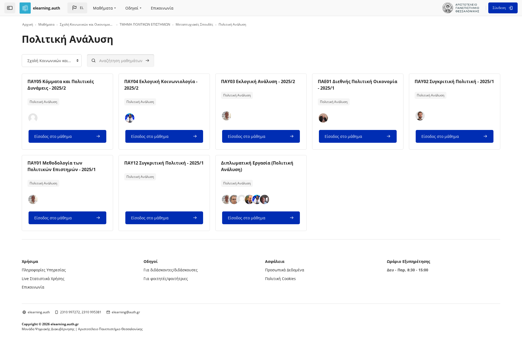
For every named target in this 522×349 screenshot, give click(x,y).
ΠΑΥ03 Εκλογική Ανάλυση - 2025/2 (258, 81)
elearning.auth (39, 312)
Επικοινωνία (33, 287)
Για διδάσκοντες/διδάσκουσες (171, 269)
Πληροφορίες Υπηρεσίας (44, 269)
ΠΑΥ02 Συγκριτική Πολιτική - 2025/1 (454, 81)
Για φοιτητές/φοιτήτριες (166, 278)
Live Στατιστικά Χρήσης (43, 278)
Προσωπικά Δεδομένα (284, 269)
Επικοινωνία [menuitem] (162, 8)
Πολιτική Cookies (280, 278)
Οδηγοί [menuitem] (131, 8)
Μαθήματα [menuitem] (103, 8)
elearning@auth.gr (126, 312)
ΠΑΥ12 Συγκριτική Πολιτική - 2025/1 (164, 163)
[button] (77, 7)
